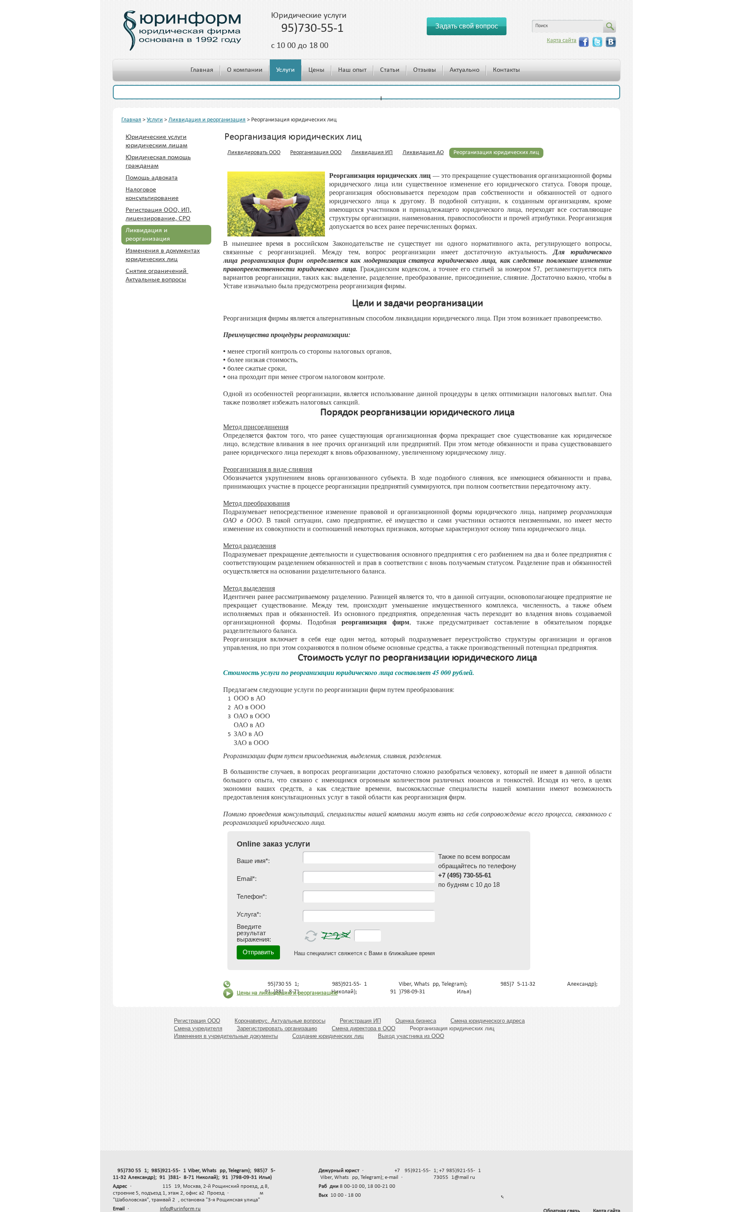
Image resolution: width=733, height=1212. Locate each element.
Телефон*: (252, 896)
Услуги (285, 70)
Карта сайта (561, 40)
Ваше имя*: (253, 860)
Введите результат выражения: (254, 932)
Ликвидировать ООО (253, 152)
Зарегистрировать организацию (277, 1028)
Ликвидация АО (423, 152)
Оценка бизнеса (415, 1021)
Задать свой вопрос (466, 26)
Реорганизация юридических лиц (496, 152)
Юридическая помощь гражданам (158, 161)
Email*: (247, 878)
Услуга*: (249, 914)
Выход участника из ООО (411, 1036)
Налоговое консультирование (152, 194)
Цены (316, 70)
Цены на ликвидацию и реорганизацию (287, 993)
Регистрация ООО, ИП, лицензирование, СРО (158, 214)
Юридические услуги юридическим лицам (156, 141)
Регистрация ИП (360, 1021)
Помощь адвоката (152, 177)
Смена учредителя (198, 1028)
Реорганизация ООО (315, 152)
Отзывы (424, 70)
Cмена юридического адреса (487, 1021)
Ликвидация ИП (372, 152)
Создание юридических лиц (328, 1036)
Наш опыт (352, 70)
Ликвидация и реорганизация (207, 120)
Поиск (541, 25)
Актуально (464, 70)
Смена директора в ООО (363, 1028)
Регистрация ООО (197, 1021)
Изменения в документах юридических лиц (163, 255)
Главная (201, 70)
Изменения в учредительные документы (226, 1036)
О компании (245, 70)
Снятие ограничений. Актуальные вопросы (157, 275)
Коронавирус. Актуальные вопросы (280, 1021)
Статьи (390, 70)
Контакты (506, 70)
